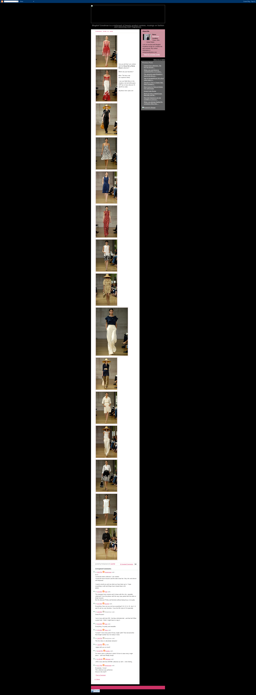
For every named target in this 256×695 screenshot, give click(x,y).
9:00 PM (99, 572)
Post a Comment (101, 675)
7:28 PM (112, 564)
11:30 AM (99, 659)
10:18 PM (100, 651)
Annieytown (108, 572)
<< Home (97, 679)
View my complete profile (152, 54)
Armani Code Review (150, 91)
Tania (106, 630)
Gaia (106, 624)
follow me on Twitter (159, 59)
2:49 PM (99, 638)
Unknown (107, 659)
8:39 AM (99, 630)
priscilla (107, 604)
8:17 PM (99, 665)
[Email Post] (135, 564)
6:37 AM (99, 604)
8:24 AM (99, 624)
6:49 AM (99, 612)
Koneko (107, 651)
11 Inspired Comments (126, 564)
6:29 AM (99, 591)
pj (105, 644)
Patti (106, 591)
